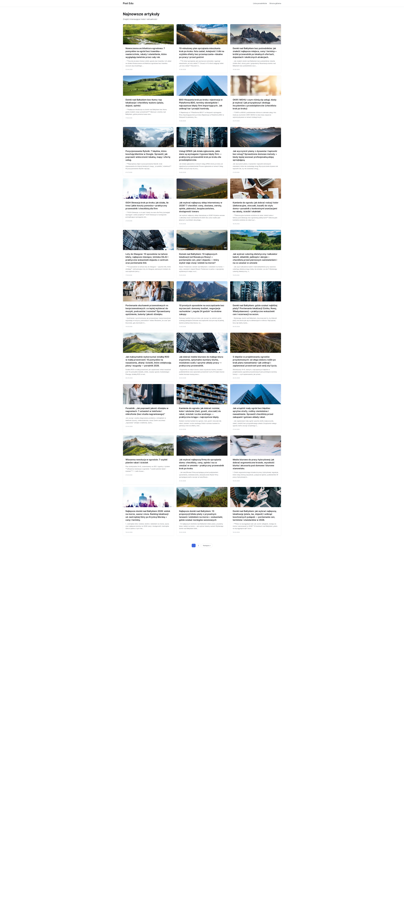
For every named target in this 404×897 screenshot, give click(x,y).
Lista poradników (260, 3)
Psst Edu (128, 3)
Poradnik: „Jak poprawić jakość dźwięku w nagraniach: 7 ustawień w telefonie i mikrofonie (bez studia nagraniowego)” (147, 411)
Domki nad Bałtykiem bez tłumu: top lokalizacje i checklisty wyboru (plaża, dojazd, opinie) (145, 102)
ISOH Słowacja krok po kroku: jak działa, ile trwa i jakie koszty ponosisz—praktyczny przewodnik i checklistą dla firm (147, 205)
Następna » (207, 545)
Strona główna (275, 3)
